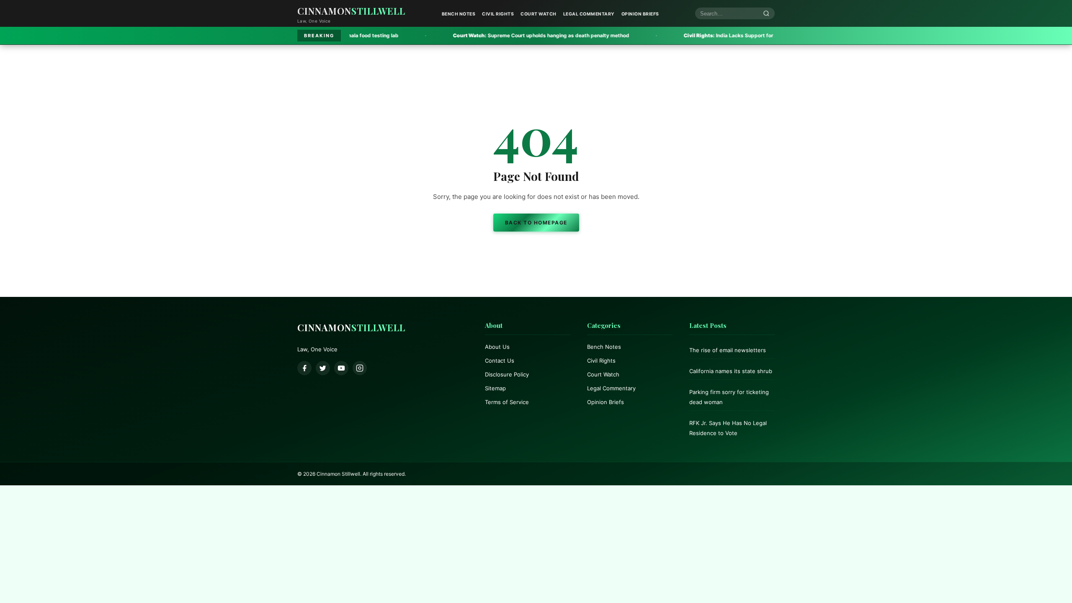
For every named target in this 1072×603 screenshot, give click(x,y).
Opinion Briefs (640, 14)
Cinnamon (351, 11)
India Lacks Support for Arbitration (701, 35)
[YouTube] (341, 368)
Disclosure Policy (507, 374)
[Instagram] (360, 368)
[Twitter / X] (323, 368)
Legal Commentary (589, 14)
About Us (497, 346)
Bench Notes (459, 14)
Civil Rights (498, 14)
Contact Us (499, 360)
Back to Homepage (536, 222)
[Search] (766, 14)
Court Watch (539, 14)
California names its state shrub (730, 371)
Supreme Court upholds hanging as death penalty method (500, 35)
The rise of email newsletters (727, 350)
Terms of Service (507, 402)
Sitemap (495, 388)
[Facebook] (304, 368)
